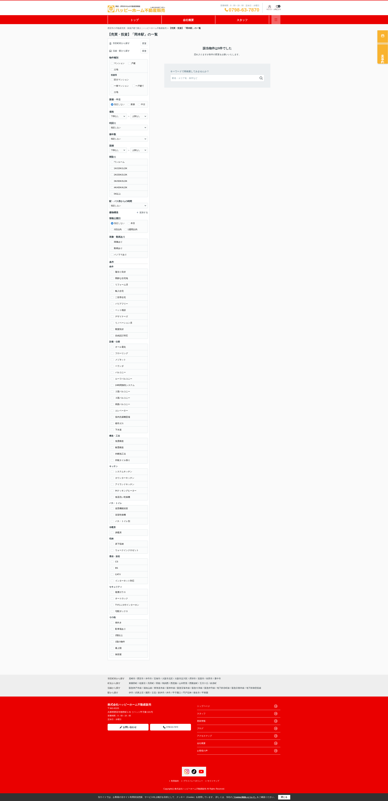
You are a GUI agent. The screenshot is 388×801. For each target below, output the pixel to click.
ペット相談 (120, 310)
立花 (154, 692)
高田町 (151, 683)
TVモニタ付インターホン (127, 605)
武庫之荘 (139, 692)
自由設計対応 (121, 335)
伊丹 (131, 692)
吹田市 (209, 678)
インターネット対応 (124, 580)
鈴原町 (213, 683)
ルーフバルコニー (123, 379)
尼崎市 (132, 678)
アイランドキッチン (124, 484)
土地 (116, 69)
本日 (133, 223)
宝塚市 (157, 678)
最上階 (118, 648)
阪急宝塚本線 (183, 688)
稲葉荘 (142, 683)
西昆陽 (174, 683)
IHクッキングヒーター (125, 490)
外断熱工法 (120, 454)
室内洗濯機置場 (122, 417)
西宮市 (140, 678)
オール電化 (120, 347)
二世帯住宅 (120, 297)
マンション (119, 63)
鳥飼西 (165, 683)
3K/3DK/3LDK (120, 181)
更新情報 (201, 721)
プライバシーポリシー (193, 781)
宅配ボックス (121, 611)
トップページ (203, 706)
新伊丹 (161, 692)
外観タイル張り (122, 460)
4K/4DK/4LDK (120, 187)
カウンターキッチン (124, 478)
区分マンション (121, 79)
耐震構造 (119, 447)
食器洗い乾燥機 (122, 497)
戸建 (133, 63)
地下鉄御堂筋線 (253, 688)
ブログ (200, 728)
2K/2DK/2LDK (120, 174)
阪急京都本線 (238, 688)
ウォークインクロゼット (127, 550)
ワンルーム (119, 162)
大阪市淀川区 (181, 678)
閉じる (284, 797)
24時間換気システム (125, 385)
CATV (118, 574)
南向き (118, 622)
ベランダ (119, 366)
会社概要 (188, 20)
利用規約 (175, 781)
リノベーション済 (123, 323)
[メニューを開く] (276, 20)
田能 (158, 683)
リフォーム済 (121, 284)
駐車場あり (120, 629)
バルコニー (120, 372)
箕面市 (201, 678)
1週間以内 (132, 229)
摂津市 (192, 678)
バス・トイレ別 (122, 521)
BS (116, 568)
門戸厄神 (187, 692)
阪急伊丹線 (210, 688)
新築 (133, 104)
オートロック (121, 598)
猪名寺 (196, 692)
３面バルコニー (122, 398)
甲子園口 (176, 692)
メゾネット (120, 359)
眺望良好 (119, 329)
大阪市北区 (167, 678)
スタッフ (242, 20)
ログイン (269, 9)
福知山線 (148, 688)
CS (116, 561)
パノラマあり (120, 254)
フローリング (121, 353)
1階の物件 (120, 641)
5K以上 (117, 194)
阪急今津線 (197, 688)
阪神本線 (171, 688)
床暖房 (118, 532)
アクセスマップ (204, 736)
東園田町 (133, 683)
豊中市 (217, 678)
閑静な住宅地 (121, 278)
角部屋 (118, 654)
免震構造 (119, 441)
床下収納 (119, 544)
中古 (143, 104)
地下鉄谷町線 (223, 688)
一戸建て (139, 86)
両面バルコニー (122, 404)
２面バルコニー (122, 391)
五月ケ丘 (204, 683)
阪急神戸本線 (135, 688)
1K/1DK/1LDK (120, 168)
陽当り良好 (120, 272)
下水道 (118, 429)
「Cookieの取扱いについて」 (244, 797)
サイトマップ (213, 781)
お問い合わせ (130, 727)
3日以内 (118, 229)
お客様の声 (202, 750)
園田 (148, 692)
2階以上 (119, 635)
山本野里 (183, 683)
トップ (134, 20)
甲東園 (205, 692)
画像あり (118, 242)
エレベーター (121, 410)
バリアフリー (121, 303)
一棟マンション (121, 86)
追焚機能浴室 (121, 508)
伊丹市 (149, 678)
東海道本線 (159, 688)
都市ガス (119, 423)
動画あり (118, 248)
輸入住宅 (119, 291)
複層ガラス (120, 592)
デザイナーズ (121, 316)
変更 (144, 43)
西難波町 (193, 683)
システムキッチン (123, 471)
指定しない (119, 104)
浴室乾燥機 (120, 515)
